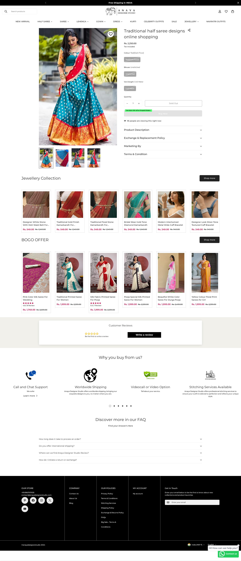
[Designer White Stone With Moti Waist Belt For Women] (36, 204)
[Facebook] (33, 500)
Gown (99, 21)
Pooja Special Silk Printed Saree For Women (137, 298)
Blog (71, 503)
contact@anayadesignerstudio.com (36, 495)
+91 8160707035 (27, 492)
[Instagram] (41, 500)
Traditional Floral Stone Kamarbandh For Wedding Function (102, 224)
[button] (232, 11)
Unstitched (130, 74)
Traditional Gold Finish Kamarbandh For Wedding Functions (68, 224)
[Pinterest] (24, 500)
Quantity (127, 97)
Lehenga (81, 21)
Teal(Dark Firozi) (132, 60)
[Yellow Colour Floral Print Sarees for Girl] (205, 273)
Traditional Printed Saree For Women (69, 298)
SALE (174, 21)
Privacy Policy (107, 494)
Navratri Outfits (216, 21)
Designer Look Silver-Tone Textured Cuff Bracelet (205, 223)
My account (138, 494)
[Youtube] (24, 508)
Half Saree (44, 21)
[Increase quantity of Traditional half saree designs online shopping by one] (139, 103)
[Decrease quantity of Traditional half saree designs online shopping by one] (127, 103)
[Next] (195, 3)
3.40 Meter (130, 88)
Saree (63, 21)
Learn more (29, 396)
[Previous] (45, 3)
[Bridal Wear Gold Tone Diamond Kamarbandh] (137, 204)
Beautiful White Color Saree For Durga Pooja (169, 298)
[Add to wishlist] (111, 34)
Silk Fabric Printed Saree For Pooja (102, 298)
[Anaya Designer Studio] (120, 11)
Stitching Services (108, 503)
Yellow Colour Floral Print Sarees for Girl (204, 298)
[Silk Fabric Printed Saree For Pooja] (103, 273)
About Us (73, 498)
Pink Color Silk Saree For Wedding (35, 298)
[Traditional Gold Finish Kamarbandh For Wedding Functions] (70, 204)
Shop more (209, 178)
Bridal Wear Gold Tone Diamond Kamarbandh (135, 223)
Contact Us (74, 494)
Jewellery (190, 21)
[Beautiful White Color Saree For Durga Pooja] (171, 273)
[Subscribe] (216, 502)
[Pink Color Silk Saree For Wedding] (36, 273)
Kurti (133, 21)
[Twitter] (50, 500)
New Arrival (23, 21)
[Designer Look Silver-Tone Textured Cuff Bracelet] (205, 204)
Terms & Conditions (109, 498)
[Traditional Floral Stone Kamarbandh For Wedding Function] (103, 204)
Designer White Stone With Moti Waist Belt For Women (35, 224)
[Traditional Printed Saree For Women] (70, 273)
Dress (116, 21)
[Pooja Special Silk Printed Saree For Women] (137, 273)
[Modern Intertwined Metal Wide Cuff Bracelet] (171, 204)
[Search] (5, 11)
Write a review (144, 334)
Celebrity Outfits (154, 21)
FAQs (103, 517)
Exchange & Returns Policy (112, 513)
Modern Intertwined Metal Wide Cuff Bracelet (170, 223)
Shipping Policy (107, 508)
